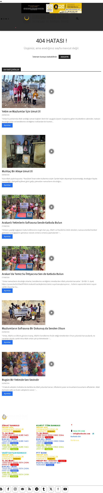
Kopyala (17, 431)
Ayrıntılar (7, 125)
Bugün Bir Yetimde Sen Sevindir (20, 379)
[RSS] (29, 489)
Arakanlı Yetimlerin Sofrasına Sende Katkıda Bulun (32, 222)
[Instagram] (4, 19)
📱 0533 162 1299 (78, 431)
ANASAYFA (65, 57)
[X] (51, 489)
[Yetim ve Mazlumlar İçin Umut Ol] (51, 91)
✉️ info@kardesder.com (80, 433)
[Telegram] (1, 19)
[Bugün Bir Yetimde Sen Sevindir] (51, 364)
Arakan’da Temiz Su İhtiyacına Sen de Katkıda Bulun (33, 274)
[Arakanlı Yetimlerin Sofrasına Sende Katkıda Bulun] (51, 207)
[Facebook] (8, 489)
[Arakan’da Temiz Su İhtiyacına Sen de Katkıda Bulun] (51, 258)
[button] (77, 18)
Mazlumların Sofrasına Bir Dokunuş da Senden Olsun (33, 328)
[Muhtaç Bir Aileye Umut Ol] (51, 151)
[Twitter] (8, 19)
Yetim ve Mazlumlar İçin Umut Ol (21, 111)
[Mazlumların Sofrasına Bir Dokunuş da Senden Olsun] (51, 312)
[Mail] (22, 489)
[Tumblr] (44, 489)
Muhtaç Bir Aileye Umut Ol (17, 171)
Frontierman (75, 440)
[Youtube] (6, 19)
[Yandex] (58, 489)
